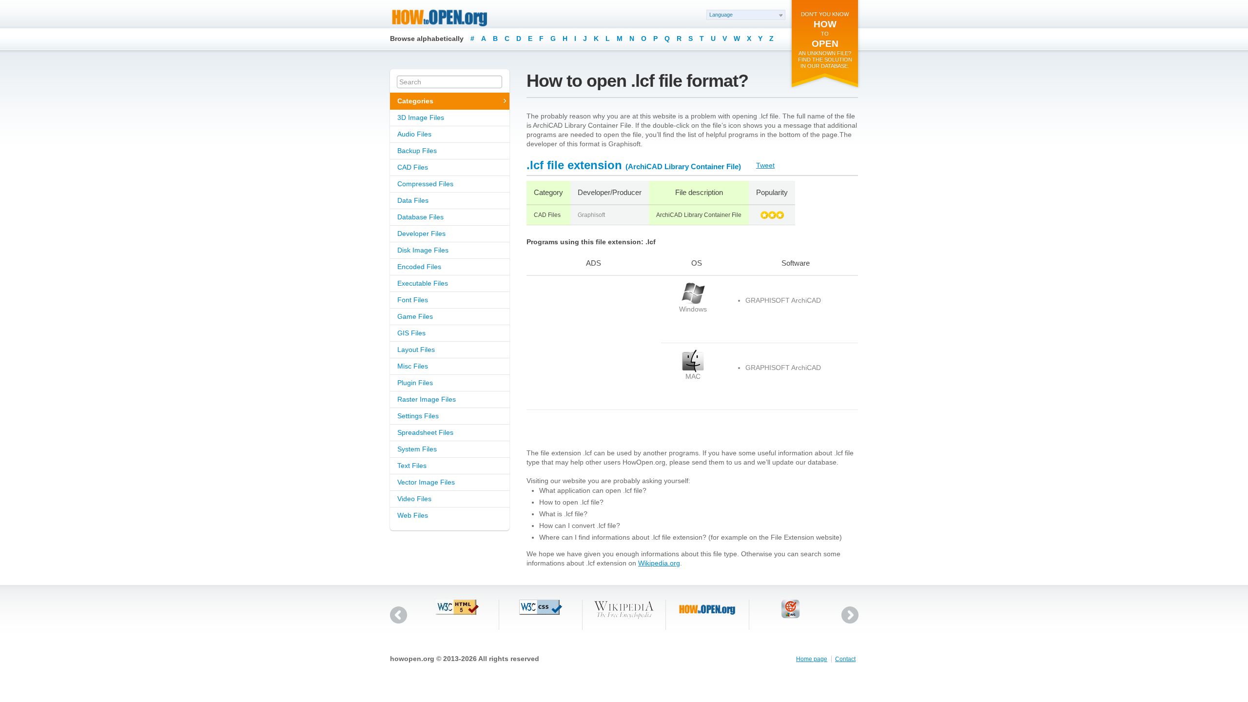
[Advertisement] (587, 343)
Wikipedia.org (659, 563)
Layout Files (416, 349)
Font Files (412, 300)
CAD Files (412, 167)
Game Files (415, 316)
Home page (811, 659)
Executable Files (422, 283)
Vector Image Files (426, 482)
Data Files (413, 200)
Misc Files (412, 366)
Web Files (412, 515)
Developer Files (421, 233)
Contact (845, 659)
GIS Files (411, 333)
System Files (417, 449)
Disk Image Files (422, 250)
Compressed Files (425, 184)
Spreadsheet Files (425, 432)
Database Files (420, 217)
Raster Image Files (426, 399)
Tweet (765, 165)
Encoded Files (419, 267)
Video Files (414, 499)
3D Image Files (420, 117)
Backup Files (417, 151)
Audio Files (414, 134)
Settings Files (418, 416)
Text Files (412, 465)
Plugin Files (415, 383)
